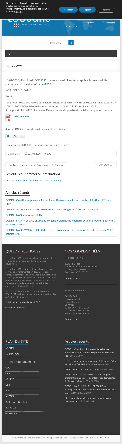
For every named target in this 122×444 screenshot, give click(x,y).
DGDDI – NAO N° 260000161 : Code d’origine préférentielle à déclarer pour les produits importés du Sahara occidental (90, 377)
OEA (7, 373)
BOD (49, 153)
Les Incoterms (36, 180)
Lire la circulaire (20, 116)
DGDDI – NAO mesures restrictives (24, 214)
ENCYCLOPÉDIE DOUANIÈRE (20, 362)
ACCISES (9, 379)
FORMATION (12, 353)
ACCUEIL (10, 348)
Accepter (68, 9)
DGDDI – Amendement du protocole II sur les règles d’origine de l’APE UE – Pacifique (51, 209)
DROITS (26, 144)
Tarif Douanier (13, 180)
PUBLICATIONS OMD (16, 402)
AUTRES (9, 396)
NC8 (24, 180)
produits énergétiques (47, 144)
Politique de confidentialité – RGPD (23, 302)
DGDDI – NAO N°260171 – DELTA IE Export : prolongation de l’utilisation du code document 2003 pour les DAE (90, 389)
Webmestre (15, 153)
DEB (7, 384)
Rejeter (87, 9)
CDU (7, 367)
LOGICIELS (10, 407)
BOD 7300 (105, 164)
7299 (43, 80)
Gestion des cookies (15, 307)
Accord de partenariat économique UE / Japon (36, 164)
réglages (18, 11)
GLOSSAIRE (11, 413)
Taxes (66, 144)
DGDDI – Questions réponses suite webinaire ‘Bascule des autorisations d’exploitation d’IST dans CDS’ (89, 352)
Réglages (106, 9)
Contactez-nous (72, 278)
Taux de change (54, 180)
